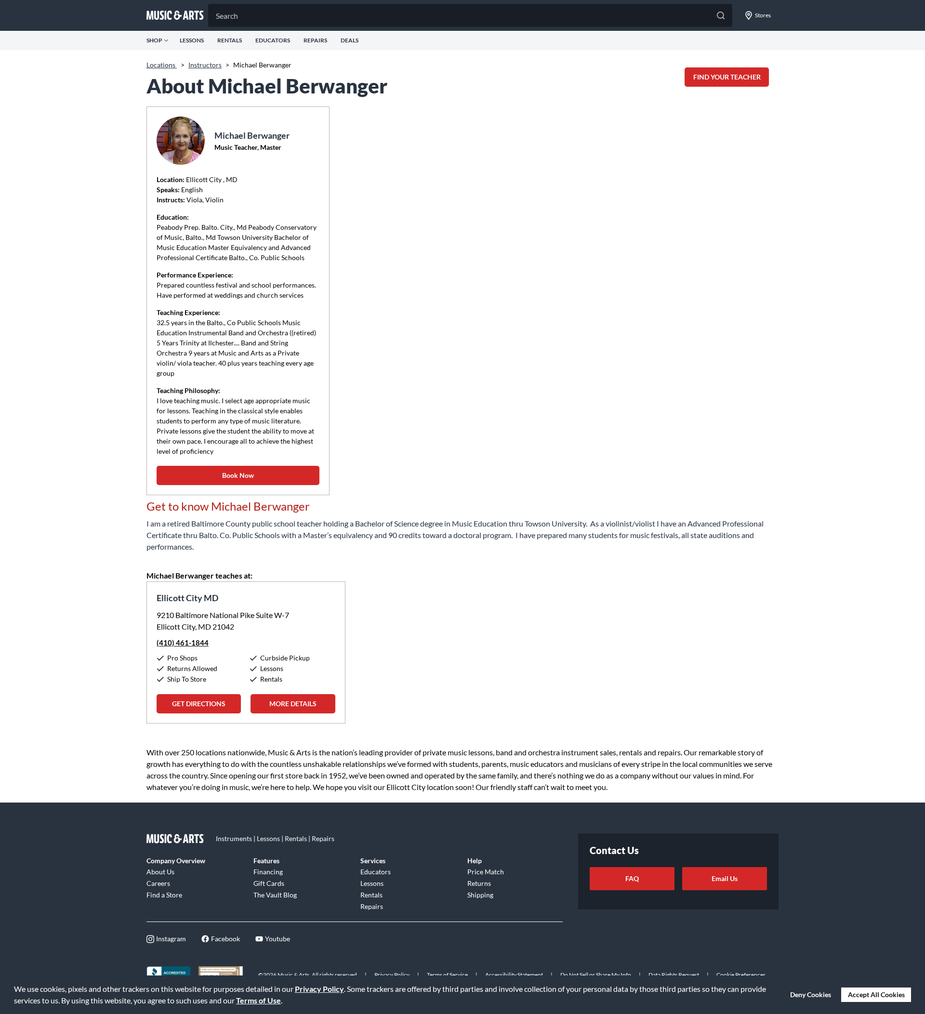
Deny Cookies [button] (810, 994)
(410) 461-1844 (183, 642)
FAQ (632, 878)
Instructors (205, 65)
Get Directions (198, 703)
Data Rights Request (673, 974)
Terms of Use (258, 1000)
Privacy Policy (319, 988)
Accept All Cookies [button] (876, 994)
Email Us (725, 878)
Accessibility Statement (514, 974)
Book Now (238, 475)
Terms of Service (447, 974)
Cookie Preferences (741, 974)
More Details (293, 703)
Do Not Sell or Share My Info (595, 974)
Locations (161, 65)
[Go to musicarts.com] (175, 15)
